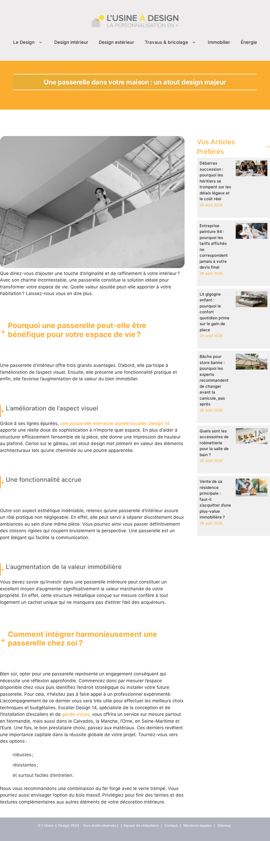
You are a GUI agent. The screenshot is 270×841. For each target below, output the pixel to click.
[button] (40, 42)
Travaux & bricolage (166, 42)
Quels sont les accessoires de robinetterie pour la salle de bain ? (214, 442)
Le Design (24, 42)
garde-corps (75, 714)
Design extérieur (116, 42)
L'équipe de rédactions (140, 825)
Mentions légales (197, 825)
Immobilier (219, 42)
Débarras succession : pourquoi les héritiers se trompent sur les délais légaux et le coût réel (215, 181)
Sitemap (224, 825)
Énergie (249, 42)
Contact (171, 825)
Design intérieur (71, 42)
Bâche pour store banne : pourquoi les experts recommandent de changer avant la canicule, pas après (214, 380)
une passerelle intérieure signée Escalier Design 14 (115, 423)
